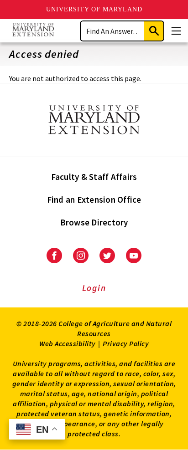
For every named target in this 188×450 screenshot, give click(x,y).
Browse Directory (94, 222)
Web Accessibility (67, 343)
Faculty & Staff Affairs (94, 176)
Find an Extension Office (94, 199)
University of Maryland (94, 9)
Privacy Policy (126, 343)
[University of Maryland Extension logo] (33, 30)
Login (94, 287)
